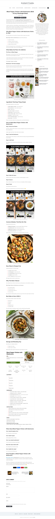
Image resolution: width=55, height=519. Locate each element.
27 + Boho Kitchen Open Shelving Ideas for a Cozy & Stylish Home (44, 78)
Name (7, 494)
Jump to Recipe (17, 17)
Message (7, 486)
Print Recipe (24, 17)
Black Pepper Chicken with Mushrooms (21, 339)
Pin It (22, 467)
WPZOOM (34, 517)
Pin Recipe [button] (27, 362)
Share (19, 467)
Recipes (13, 7)
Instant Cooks (27, 3)
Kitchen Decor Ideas (42, 7)
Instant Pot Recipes (19, 7)
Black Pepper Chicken (9, 457)
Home (10, 7)
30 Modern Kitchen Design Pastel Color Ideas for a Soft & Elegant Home (44, 72)
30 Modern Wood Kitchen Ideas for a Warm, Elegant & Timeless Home (43, 69)
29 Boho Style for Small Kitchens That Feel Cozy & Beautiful (43, 81)
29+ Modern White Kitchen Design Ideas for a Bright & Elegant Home (43, 75)
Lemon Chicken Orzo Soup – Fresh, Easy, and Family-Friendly (15, 473)
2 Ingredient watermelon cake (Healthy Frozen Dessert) (43, 84)
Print (26, 467)
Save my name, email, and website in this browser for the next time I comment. (16, 504)
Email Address (8, 497)
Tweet (15, 467)
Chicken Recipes (20, 15)
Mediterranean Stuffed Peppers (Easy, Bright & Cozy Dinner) (25, 473)
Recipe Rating (8, 483)
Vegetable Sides (34, 7)
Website (7, 500)
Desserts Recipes (27, 7)
